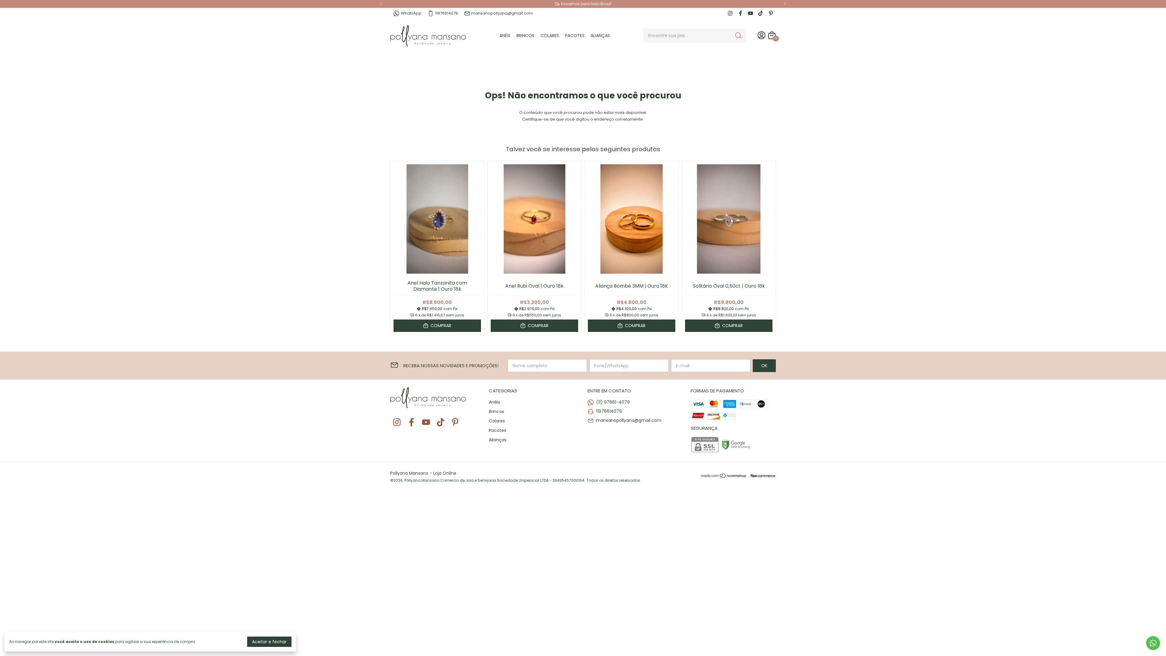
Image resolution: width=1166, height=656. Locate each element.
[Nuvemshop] (724, 477)
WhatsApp (411, 13)
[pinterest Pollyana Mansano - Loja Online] (771, 13)
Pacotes (575, 35)
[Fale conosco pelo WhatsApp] (1153, 643)
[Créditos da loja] (761, 475)
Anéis (504, 35)
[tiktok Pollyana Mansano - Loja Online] (760, 13)
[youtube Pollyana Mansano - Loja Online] (750, 13)
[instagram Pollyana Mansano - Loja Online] (730, 13)
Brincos (525, 35)
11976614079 (446, 13)
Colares (549, 35)
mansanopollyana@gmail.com (502, 13)
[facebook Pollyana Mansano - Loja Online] (740, 13)
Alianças (600, 35)
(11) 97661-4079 (613, 402)
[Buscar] (738, 35)
